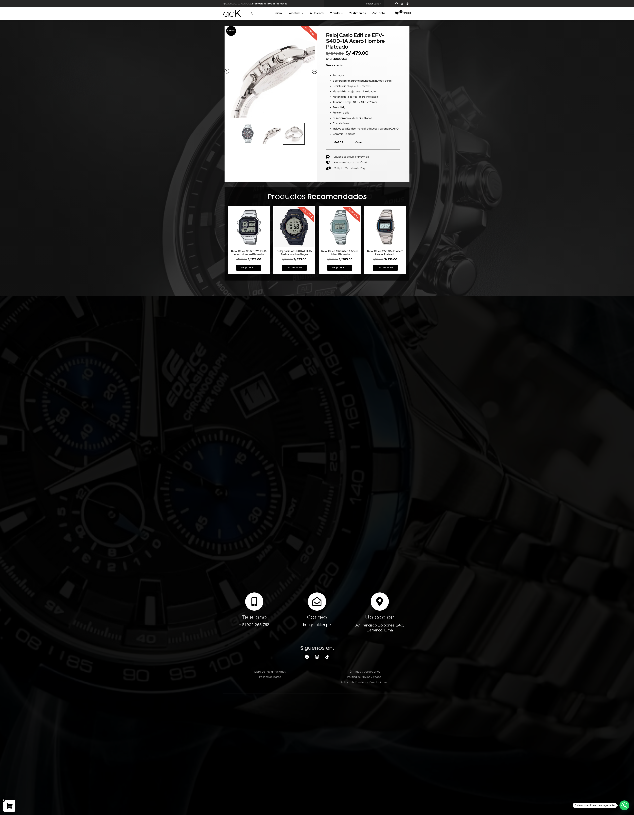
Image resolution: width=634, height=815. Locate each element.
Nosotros (294, 13)
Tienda (335, 13)
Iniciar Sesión (373, 4)
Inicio (278, 13)
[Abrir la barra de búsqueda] (251, 13)
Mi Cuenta (317, 13)
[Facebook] (396, 3)
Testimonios (357, 13)
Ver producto (248, 268)
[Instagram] (402, 3)
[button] (624, 805)
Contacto (378, 13)
